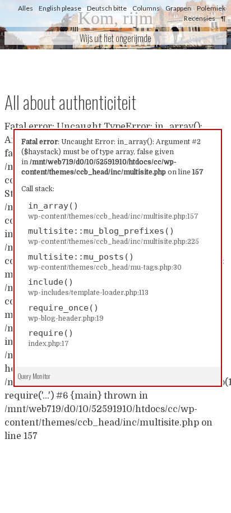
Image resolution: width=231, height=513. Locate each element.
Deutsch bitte (107, 8)
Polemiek (211, 8)
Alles (25, 8)
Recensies (199, 18)
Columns (146, 8)
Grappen (178, 8)
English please (60, 8)
